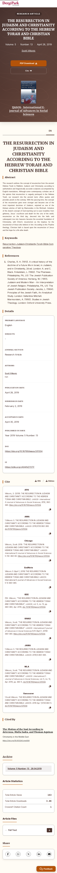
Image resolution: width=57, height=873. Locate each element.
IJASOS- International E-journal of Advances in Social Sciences (28, 111)
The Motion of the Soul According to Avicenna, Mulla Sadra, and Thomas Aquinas (28, 730)
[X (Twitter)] (28, 854)
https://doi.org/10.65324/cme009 (16, 741)
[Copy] (50, 509)
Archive (7, 756)
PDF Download (27, 63)
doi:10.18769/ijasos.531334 (16, 529)
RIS (39, 481)
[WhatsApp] (18, 854)
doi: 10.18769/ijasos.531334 (34, 607)
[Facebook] (7, 854)
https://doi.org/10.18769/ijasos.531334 (24, 451)
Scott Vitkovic (28, 50)
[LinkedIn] (38, 854)
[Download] (49, 830)
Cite (27, 71)
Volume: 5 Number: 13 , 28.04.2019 (25, 768)
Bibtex (51, 481)
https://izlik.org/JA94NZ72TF (19, 467)
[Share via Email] (49, 854)
